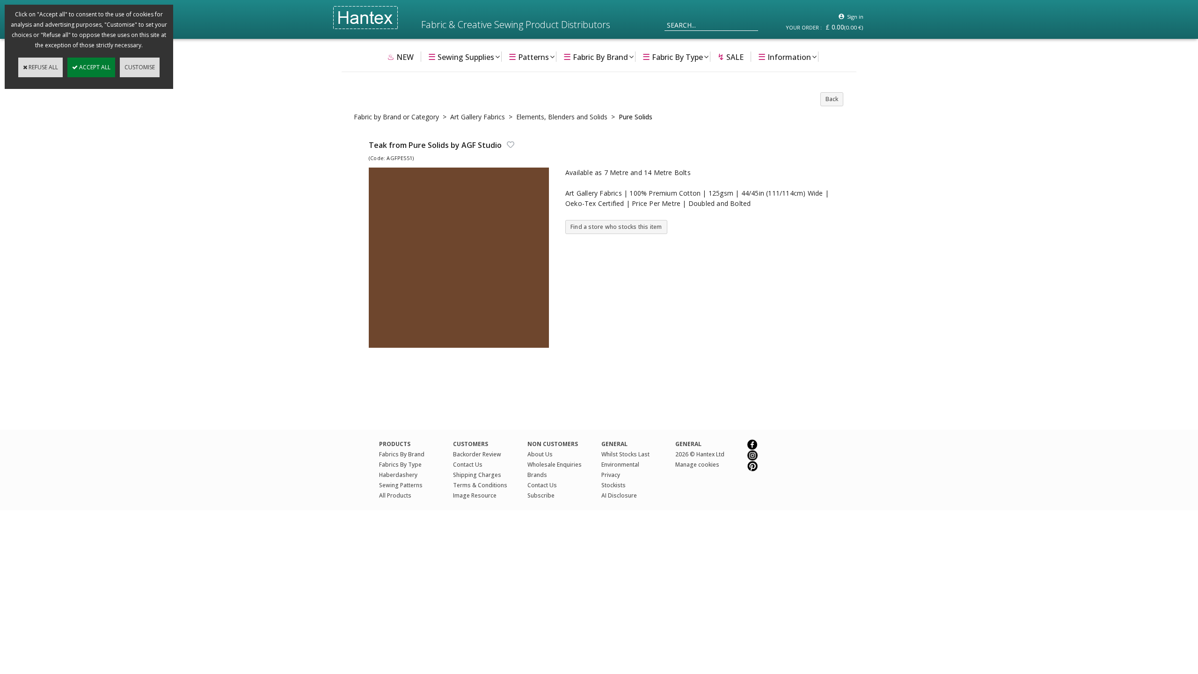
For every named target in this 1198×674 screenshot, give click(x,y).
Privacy (610, 475)
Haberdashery (398, 475)
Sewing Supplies (461, 56)
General (688, 444)
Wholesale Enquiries (554, 465)
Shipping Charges (477, 475)
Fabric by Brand (595, 56)
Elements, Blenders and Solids (561, 116)
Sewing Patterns (401, 485)
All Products (395, 495)
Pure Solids (635, 116)
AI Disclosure (619, 495)
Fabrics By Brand (401, 454)
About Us (540, 454)
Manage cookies (697, 465)
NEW (400, 56)
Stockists (613, 485)
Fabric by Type (673, 56)
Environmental (620, 465)
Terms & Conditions (480, 485)
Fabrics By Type (400, 465)
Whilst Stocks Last (625, 454)
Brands (537, 475)
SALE (730, 56)
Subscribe (541, 495)
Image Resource (475, 495)
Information (784, 56)
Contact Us (467, 465)
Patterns (529, 56)
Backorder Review (477, 454)
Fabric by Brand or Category (396, 116)
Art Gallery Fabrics (477, 116)
